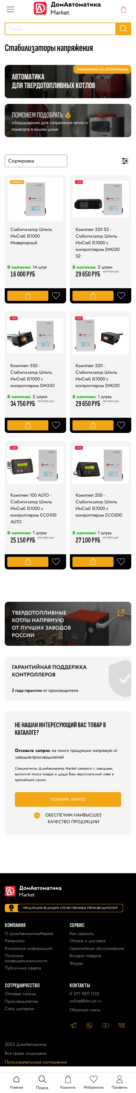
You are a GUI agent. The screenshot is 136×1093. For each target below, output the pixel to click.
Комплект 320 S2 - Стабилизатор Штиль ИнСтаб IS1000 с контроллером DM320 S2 (98, 242)
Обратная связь (85, 1010)
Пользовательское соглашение (36, 1062)
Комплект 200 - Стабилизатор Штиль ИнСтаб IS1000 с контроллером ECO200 (99, 505)
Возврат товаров (85, 956)
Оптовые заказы (20, 994)
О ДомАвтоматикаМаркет (29, 934)
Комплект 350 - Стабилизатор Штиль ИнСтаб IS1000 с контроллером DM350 (32, 375)
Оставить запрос (68, 799)
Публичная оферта (23, 968)
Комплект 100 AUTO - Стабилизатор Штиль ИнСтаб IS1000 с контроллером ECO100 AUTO (33, 508)
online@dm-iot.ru (85, 1001)
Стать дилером (19, 1009)
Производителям (21, 1001)
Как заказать (82, 934)
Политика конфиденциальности (26, 958)
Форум (76, 963)
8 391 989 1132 (84, 993)
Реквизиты (15, 941)
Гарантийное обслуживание (97, 948)
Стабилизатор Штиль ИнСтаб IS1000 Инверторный (31, 236)
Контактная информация (28, 948)
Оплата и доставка (88, 941)
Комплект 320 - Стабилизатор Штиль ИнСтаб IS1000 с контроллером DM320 (98, 375)
